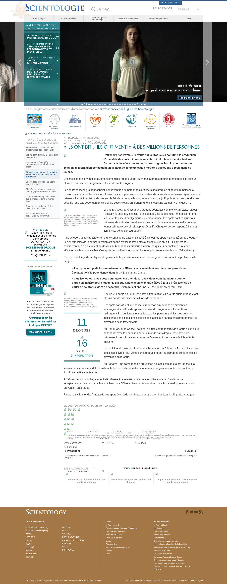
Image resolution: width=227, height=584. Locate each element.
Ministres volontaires (128, 19)
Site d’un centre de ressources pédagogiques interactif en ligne (41, 190)
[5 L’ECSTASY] (65, 415)
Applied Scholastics (74, 126)
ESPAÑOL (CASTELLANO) (73, 540)
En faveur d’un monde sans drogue (168, 557)
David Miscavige (160, 538)
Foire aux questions (158, 19)
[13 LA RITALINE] (73, 424)
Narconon (114, 126)
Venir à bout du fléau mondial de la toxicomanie (42, 156)
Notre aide (34, 128)
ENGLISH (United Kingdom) (36, 531)
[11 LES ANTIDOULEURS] (65, 424)
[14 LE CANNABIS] (65, 430)
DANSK (28, 534)
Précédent (88, 104)
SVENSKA (66, 534)
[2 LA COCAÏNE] (70, 410)
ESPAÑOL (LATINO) (70, 537)
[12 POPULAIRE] (69, 424)
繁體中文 (29, 551)
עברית (28, 540)
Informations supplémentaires (118, 547)
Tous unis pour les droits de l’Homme (169, 560)
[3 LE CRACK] (75, 410)
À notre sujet (39, 19)
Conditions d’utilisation (179, 581)
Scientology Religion (162, 534)
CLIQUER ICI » (40, 255)
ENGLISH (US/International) (36, 527)
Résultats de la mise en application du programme (38, 214)
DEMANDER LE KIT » (40, 332)
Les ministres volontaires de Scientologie (170, 544)
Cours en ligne (111, 544)
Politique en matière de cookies (156, 581)
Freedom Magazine (191, 126)
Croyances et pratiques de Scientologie (121, 528)
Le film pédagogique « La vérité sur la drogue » (40, 183)
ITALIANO (66, 547)
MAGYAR (66, 527)
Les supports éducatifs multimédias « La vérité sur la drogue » (40, 164)
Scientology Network (162, 531)
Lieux (108, 554)
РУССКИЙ (29, 547)
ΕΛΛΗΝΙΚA (66, 543)
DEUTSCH (29, 557)
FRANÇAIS (30, 537)
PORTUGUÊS (68, 550)
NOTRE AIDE (36, 133)
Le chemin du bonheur (54, 127)
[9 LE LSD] (68, 419)
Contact (109, 551)
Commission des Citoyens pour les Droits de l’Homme (172, 567)
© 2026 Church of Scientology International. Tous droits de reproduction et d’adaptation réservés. (63, 581)
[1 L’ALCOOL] (66, 410)
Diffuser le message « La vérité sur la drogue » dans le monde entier (41, 198)
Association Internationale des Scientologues (172, 547)
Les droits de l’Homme (150, 127)
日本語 (28, 544)
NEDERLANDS (31, 554)
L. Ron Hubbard (68, 19)
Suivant (140, 104)
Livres (188, 19)
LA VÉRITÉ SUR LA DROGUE (57, 133)
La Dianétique (159, 528)
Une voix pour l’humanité (116, 531)
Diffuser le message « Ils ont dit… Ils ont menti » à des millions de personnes (41, 174)
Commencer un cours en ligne (166, 541)
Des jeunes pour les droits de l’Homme (169, 563)
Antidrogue (131, 126)
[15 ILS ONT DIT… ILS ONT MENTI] (65, 434)
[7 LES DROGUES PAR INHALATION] (73, 415)
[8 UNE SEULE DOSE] (65, 419)
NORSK (65, 531)
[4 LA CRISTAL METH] (80, 410)
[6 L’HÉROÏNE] (69, 415)
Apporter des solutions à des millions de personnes (39, 207)
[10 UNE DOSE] (72, 419)
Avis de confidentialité (133, 581)
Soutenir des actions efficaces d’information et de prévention (40, 148)
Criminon (95, 126)
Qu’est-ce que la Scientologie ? (98, 19)
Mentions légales (196, 581)
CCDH (168, 126)
